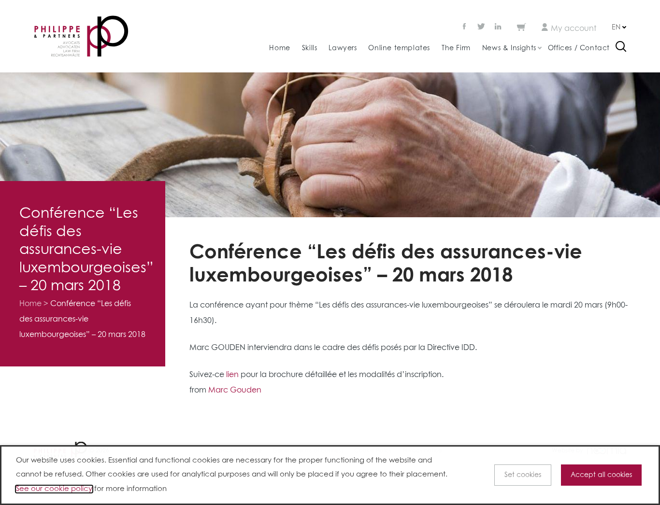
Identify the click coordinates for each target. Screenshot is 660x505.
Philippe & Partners (81, 36)
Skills (309, 48)
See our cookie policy (54, 489)
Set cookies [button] (522, 475)
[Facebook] (465, 27)
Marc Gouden (234, 390)
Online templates (399, 48)
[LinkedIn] (498, 27)
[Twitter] (481, 27)
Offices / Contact (579, 48)
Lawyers (343, 48)
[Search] (621, 48)
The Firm (456, 48)
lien (232, 375)
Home (279, 48)
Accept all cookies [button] (601, 475)
